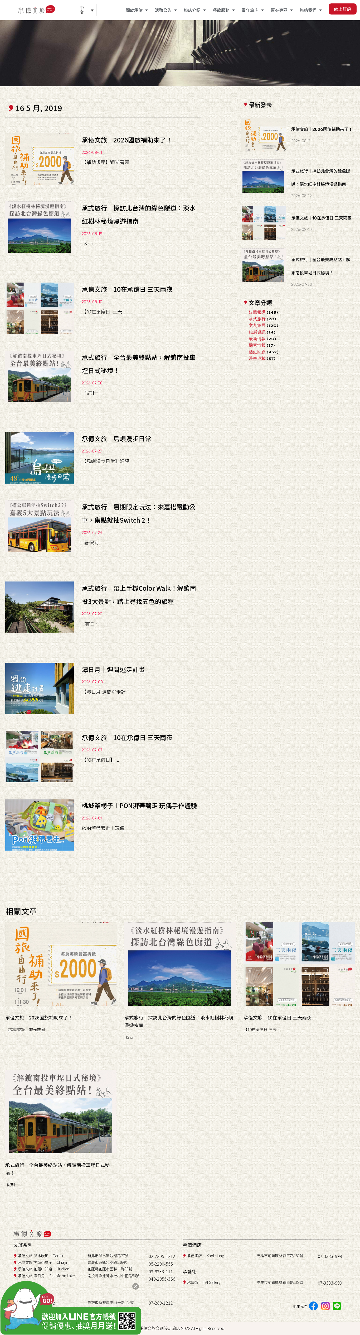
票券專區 (279, 10)
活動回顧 (257, 352)
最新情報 (257, 338)
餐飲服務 (221, 10)
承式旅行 (257, 319)
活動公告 (163, 10)
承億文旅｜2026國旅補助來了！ (127, 139)
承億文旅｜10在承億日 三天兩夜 (127, 289)
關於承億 (134, 10)
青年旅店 (250, 10)
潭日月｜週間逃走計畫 (113, 669)
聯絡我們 (308, 10)
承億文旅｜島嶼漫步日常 (116, 438)
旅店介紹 (192, 10)
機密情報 (257, 345)
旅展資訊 (257, 332)
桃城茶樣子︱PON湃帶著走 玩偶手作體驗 (139, 805)
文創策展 (257, 325)
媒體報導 (257, 312)
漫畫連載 (257, 358)
